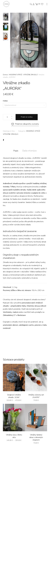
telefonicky (7, 312)
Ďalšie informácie (29, 150)
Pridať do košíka (26, 117)
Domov (5, 75)
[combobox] (24, 105)
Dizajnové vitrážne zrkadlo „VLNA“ (14, 396)
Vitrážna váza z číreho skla (14, 436)
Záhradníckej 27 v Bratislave (14, 315)
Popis (15, 150)
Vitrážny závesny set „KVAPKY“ (36, 396)
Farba (5, 101)
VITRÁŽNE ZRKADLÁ (30, 75)
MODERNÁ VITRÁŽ (15, 75)
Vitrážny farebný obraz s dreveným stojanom (36, 437)
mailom (16, 312)
